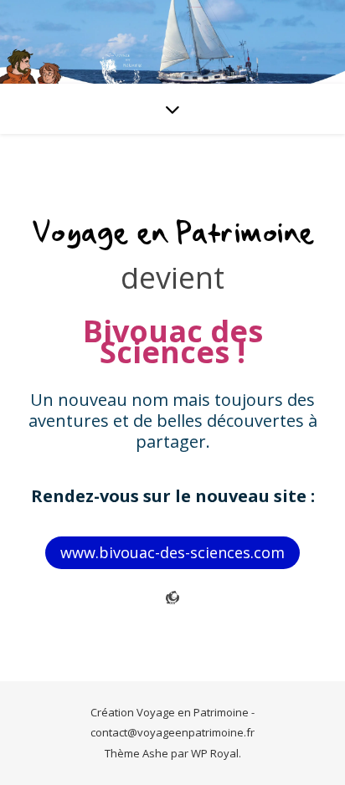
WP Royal (215, 753)
